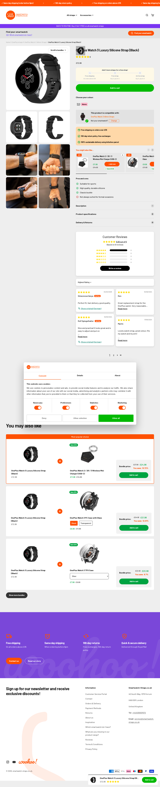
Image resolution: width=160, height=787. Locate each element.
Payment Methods (93, 708)
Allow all (116, 418)
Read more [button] (122, 308)
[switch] (66, 408)
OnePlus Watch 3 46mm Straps (35, 42)
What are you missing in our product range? (97, 733)
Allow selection (80, 418)
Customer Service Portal (96, 694)
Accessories (85, 15)
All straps (71, 15)
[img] (84, 292)
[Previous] (148, 149)
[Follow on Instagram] (7, 762)
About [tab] (117, 375)
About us (89, 717)
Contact (88, 698)
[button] (83, 56)
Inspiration (90, 722)
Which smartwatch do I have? (21, 35)
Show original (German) (91, 308)
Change (114, 121)
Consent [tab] (42, 376)
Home (8, 42)
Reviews (89, 739)
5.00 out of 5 (121, 241)
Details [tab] (80, 375)
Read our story (34, 661)
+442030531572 (139, 712)
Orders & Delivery (93, 703)
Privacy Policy (91, 749)
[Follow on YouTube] (14, 762)
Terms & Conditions (94, 744)
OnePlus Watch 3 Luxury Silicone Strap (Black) (64, 42)
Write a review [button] (115, 268)
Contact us (14, 661)
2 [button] (113, 355)
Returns (88, 713)
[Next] (152, 149)
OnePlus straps (17, 42)
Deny (44, 418)
